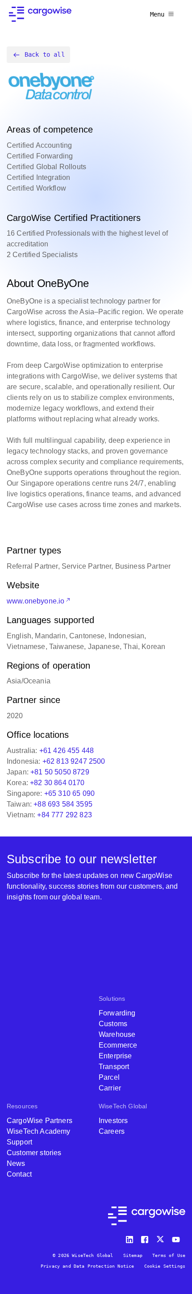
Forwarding (117, 1013)
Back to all (45, 54)
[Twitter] (161, 1237)
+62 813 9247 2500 (73, 761)
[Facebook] (146, 1237)
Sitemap (132, 1255)
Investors (113, 1120)
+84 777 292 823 (64, 815)
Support (19, 1142)
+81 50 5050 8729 (59, 772)
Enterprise (115, 1056)
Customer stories (34, 1153)
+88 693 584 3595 (62, 804)
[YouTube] (177, 1237)
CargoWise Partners (39, 1120)
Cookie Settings (164, 1266)
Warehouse (117, 1034)
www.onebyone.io (35, 601)
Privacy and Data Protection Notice (87, 1266)
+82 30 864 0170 (57, 782)
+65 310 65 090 (69, 793)
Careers (112, 1131)
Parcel (109, 1077)
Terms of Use (168, 1255)
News (16, 1163)
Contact (19, 1174)
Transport (114, 1066)
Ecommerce (118, 1045)
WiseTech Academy (39, 1131)
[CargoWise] (40, 14)
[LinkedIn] (131, 1237)
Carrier (110, 1088)
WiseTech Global (123, 1106)
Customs (113, 1024)
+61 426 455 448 (66, 750)
